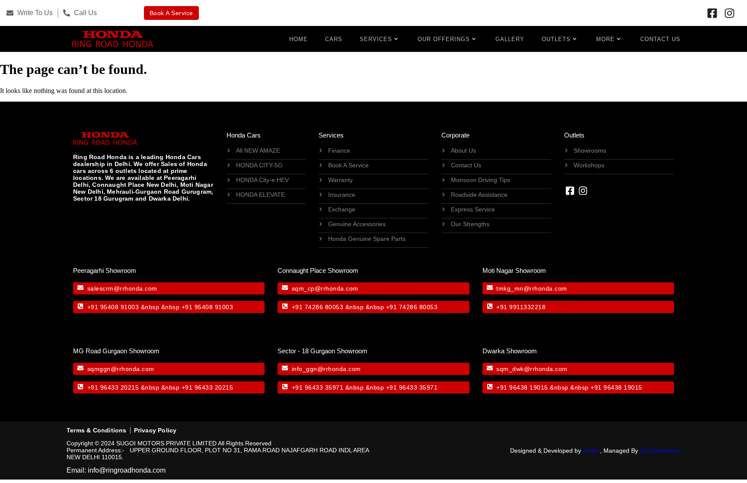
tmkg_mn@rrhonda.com (531, 288)
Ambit (590, 450)
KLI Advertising (660, 450)
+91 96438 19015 (522, 387)
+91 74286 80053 (318, 307)
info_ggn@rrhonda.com (326, 368)
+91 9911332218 (521, 307)
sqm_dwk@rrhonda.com (532, 368)
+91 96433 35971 (318, 387)
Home (298, 39)
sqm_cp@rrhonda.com (325, 288)
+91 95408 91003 (113, 307)
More (605, 39)
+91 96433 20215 (113, 387)
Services (376, 39)
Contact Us (660, 39)
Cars (333, 39)
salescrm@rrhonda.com (122, 288)
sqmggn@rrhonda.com (120, 368)
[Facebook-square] (712, 13)
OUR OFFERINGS (444, 39)
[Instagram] (729, 13)
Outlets (556, 39)
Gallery (509, 39)
